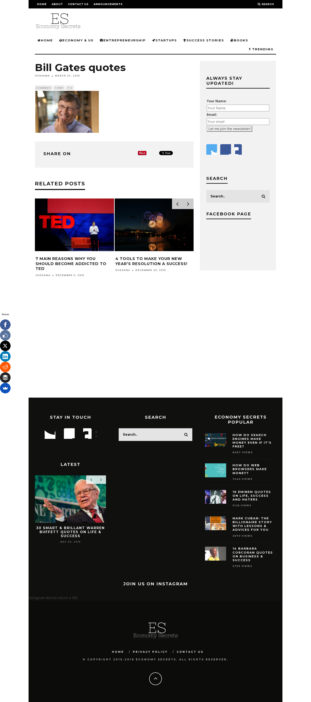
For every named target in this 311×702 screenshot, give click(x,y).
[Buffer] (5, 377)
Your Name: (217, 101)
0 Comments (43, 88)
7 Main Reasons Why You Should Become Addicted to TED (71, 263)
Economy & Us (78, 40)
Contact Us (78, 4)
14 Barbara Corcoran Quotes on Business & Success (253, 554)
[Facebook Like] (5, 335)
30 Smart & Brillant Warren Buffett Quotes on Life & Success (70, 532)
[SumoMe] (5, 388)
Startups (166, 40)
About (57, 4)
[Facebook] (5, 324)
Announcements (108, 4)
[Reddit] (5, 367)
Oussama (42, 76)
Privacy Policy (150, 651)
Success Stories (205, 40)
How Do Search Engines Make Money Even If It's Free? (252, 441)
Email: (212, 114)
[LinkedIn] (5, 356)
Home (42, 4)
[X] (5, 346)
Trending (262, 49)
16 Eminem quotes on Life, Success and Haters (252, 495)
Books (241, 40)
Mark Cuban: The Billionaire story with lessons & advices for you (252, 524)
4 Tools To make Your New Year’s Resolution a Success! (151, 261)
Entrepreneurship (124, 40)
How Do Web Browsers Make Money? (250, 469)
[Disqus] (114, 343)
